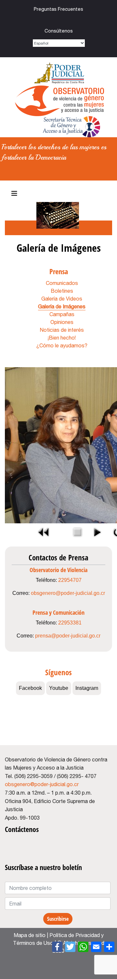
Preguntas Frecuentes (58, 9)
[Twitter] (70, 946)
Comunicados (62, 283)
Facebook (56, 20)
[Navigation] (14, 194)
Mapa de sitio (30, 935)
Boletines (62, 291)
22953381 (70, 622)
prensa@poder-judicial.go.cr (67, 635)
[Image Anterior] (43, 532)
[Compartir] (109, 946)
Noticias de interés (62, 330)
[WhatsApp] (83, 946)
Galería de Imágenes (61, 306)
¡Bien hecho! (62, 338)
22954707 (70, 580)
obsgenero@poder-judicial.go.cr (68, 593)
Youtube (42, 20)
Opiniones (61, 322)
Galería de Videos (61, 299)
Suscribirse (58, 918)
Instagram (69, 20)
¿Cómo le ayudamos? (61, 345)
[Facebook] (57, 946)
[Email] (96, 946)
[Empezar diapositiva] (97, 532)
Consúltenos (59, 31)
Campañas (61, 314)
